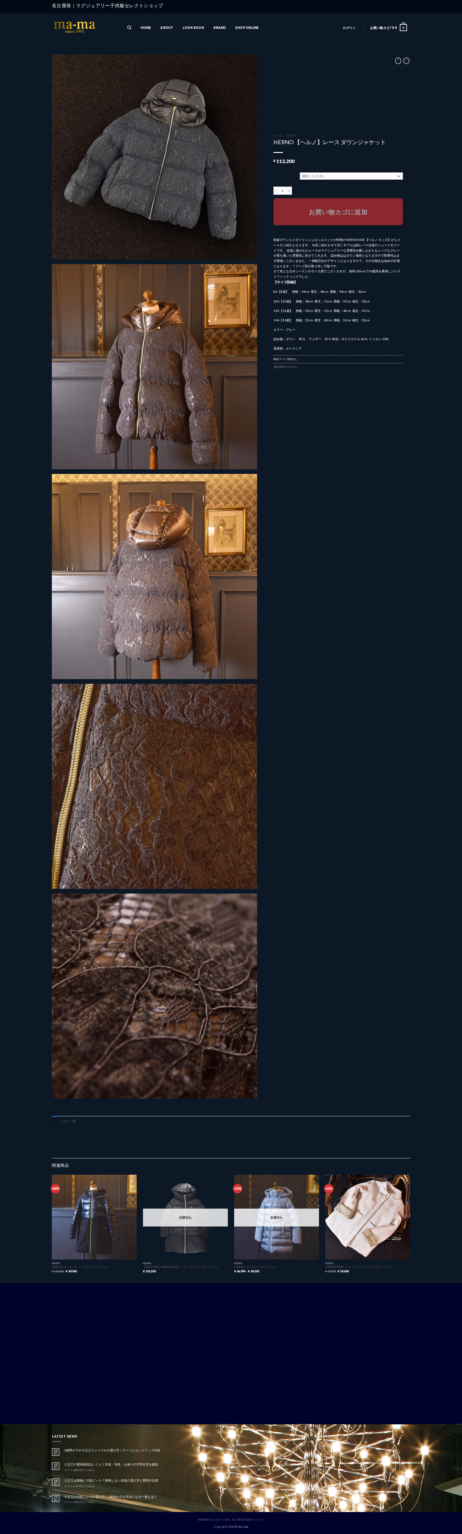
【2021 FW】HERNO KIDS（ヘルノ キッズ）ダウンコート (181, 1267)
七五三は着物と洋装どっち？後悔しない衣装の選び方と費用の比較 (111, 1480)
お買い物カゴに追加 (338, 211)
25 (259, 1476)
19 (285, 1469)
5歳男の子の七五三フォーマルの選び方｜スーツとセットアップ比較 (112, 1450)
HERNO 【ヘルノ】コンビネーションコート (80, 1267)
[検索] (129, 28)
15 (366, 1462)
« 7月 (239, 1493)
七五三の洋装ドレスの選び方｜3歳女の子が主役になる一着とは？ (110, 1497)
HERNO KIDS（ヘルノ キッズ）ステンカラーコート (358, 1267)
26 (285, 1476)
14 (339, 1462)
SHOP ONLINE (247, 28)
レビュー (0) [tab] (68, 1121)
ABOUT (166, 28)
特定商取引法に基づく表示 (214, 1519)
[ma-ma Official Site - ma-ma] (83, 27)
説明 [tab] (54, 1121)
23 (392, 1469)
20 (312, 1469)
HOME (145, 28)
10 (237, 1462)
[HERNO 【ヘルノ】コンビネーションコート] (94, 1217)
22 (366, 1469)
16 (392, 1462)
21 (339, 1469)
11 (259, 1462)
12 (285, 1462)
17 (237, 1469)
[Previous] (52, 1228)
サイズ (277, 175)
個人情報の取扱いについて (248, 1519)
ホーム (277, 135)
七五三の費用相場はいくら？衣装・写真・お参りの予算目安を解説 (111, 1464)
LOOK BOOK (193, 28)
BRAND (219, 28)
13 (312, 1462)
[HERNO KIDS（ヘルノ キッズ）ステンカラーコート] (367, 1217)
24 (237, 1476)
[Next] (410, 1228)
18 (259, 1469)
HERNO (291, 135)
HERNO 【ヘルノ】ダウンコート (255, 1267)
